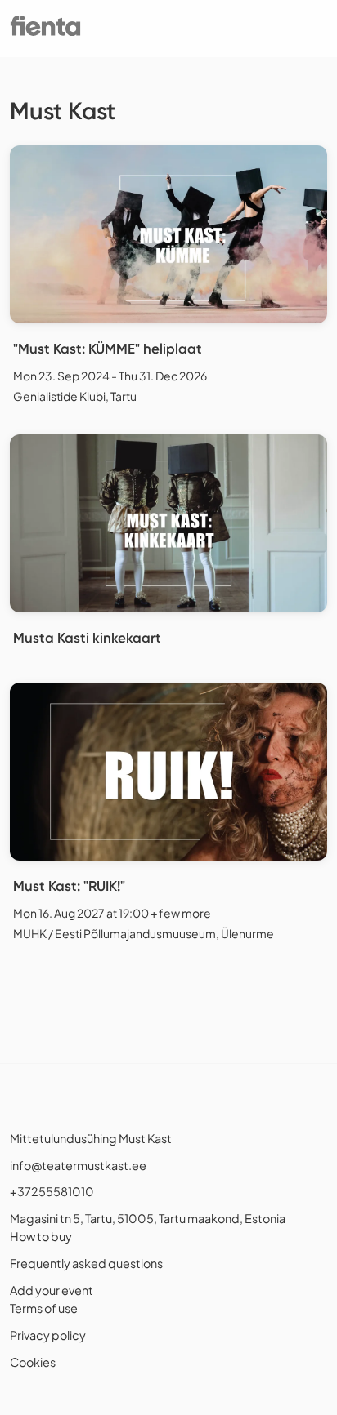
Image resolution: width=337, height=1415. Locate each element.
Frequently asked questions (86, 1263)
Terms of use (44, 1308)
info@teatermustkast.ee (78, 1165)
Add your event (51, 1290)
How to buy (41, 1236)
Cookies (33, 1362)
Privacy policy (48, 1335)
